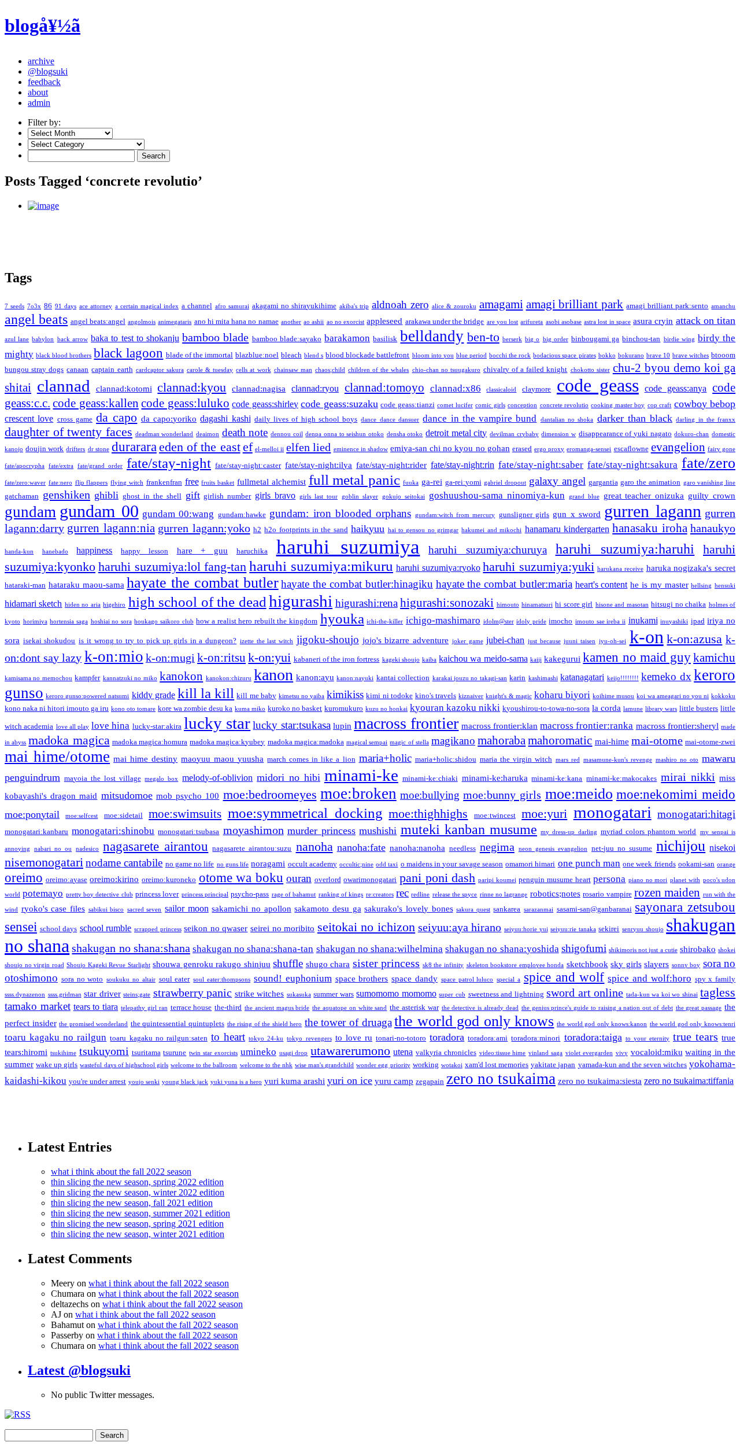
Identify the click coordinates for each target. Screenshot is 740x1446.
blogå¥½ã (42, 25)
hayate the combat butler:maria (504, 584)
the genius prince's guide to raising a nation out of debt (597, 1008)
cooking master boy (618, 405)
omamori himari (530, 864)
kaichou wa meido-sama (483, 658)
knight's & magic (508, 696)
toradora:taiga (593, 1037)
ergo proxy (549, 449)
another (291, 322)
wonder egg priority (383, 1065)
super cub (452, 994)
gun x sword (577, 514)
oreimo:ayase (66, 879)
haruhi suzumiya (348, 547)
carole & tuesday (210, 370)
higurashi (300, 601)
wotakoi (451, 1065)
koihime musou (613, 696)
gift (193, 495)
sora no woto (82, 979)
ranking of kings (341, 894)
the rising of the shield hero (264, 1024)
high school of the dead (197, 602)
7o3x (34, 306)
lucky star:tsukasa (291, 725)
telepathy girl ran (144, 1008)
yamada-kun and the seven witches (632, 1064)
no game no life (189, 864)
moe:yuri (544, 813)
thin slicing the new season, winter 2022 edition (137, 1192)
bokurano (631, 355)
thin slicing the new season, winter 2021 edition (137, 1234)
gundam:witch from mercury (455, 515)
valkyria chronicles (446, 1052)
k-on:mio (113, 656)
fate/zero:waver (25, 482)
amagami (501, 304)
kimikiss (345, 694)
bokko (607, 355)
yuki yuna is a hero (236, 1082)
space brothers (361, 978)
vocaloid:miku (657, 1052)
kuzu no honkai (386, 709)
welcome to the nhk (266, 1065)
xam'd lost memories (496, 1064)
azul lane (17, 339)
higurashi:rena (366, 603)
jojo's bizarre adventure (405, 640)
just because (544, 641)
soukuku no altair (131, 979)
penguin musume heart (554, 879)
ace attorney (95, 306)
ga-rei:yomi (463, 482)
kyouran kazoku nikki (455, 707)
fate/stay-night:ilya (318, 465)
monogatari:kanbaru (36, 831)
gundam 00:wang (178, 513)
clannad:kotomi (124, 388)
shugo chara (328, 964)
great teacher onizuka (644, 495)
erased (522, 448)
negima (497, 846)
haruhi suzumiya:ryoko (438, 568)
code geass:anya (676, 388)
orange (726, 864)
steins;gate (136, 994)
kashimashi (543, 678)
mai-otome (657, 740)
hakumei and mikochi (491, 530)
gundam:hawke (242, 514)
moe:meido (579, 793)
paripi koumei (497, 880)
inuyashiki (674, 621)
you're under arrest (97, 1081)
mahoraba (502, 740)
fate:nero (60, 482)
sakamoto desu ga (327, 908)
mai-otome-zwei (710, 741)
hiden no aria (83, 605)
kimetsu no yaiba (301, 696)
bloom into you (433, 355)
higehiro (114, 605)
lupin (342, 726)
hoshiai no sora (111, 621)
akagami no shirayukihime (294, 305)
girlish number (227, 496)
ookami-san (696, 864)
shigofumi (583, 948)
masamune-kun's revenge (617, 760)
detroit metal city (456, 433)
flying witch (126, 482)
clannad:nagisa (259, 388)
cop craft (659, 405)
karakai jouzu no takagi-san (469, 678)
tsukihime (63, 1053)
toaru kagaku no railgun (55, 1037)
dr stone (98, 449)
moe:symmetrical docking (305, 813)
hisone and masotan (622, 605)
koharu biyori (562, 694)
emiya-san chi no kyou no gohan (450, 448)
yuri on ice (349, 1080)
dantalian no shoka (567, 419)
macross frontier (406, 723)
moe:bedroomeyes (270, 794)
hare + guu (202, 550)
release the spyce (455, 894)
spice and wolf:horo (649, 978)
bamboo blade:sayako (286, 338)
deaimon (207, 434)
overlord (327, 879)
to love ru (353, 1037)
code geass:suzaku (339, 404)
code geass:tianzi (407, 404)
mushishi (378, 830)
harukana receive (620, 569)
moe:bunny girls (502, 794)
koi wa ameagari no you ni (673, 696)
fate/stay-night (169, 463)
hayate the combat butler (202, 582)
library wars (661, 709)
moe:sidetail (123, 815)
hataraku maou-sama (86, 584)
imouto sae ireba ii (600, 621)
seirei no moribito (282, 928)
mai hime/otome (57, 756)
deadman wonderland (164, 434)
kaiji (536, 659)
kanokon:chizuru (228, 678)
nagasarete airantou (155, 846)
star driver (102, 993)
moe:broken (358, 793)
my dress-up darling (569, 832)
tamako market (38, 1006)
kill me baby (256, 695)
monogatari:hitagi (696, 814)
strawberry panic (192, 992)
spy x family (715, 979)
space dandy (414, 978)
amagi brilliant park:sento (667, 305)
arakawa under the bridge (444, 321)
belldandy (432, 336)
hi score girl (574, 604)
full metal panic (355, 480)
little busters (698, 708)
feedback (44, 82)
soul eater (174, 979)
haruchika (252, 551)
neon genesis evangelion (553, 849)
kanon (273, 675)
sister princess (386, 963)
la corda (606, 708)
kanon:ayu (315, 677)
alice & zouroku (454, 306)
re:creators (380, 894)
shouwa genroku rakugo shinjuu (212, 964)
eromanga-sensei (589, 449)
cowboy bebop (704, 404)
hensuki (725, 585)
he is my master (659, 584)
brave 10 (658, 355)
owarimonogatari (370, 879)
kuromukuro (343, 708)
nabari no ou (53, 849)
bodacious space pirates (564, 355)
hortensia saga (69, 621)
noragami (268, 863)
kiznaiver (470, 696)
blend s (313, 355)
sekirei (608, 928)
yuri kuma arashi (294, 1081)
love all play (72, 727)
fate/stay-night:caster (248, 465)
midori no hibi (288, 777)
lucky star (217, 723)
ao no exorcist (346, 322)
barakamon (347, 338)
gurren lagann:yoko (204, 528)
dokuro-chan (691, 434)
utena (403, 1052)
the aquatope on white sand (349, 1008)
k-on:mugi (170, 657)
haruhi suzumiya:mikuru (321, 566)
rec (402, 893)
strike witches (259, 993)
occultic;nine (356, 864)
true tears (695, 1036)
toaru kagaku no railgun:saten (158, 1038)
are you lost (503, 322)
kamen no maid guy (637, 657)
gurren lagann (652, 511)
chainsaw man (293, 370)
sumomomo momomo (396, 993)
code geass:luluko (185, 403)
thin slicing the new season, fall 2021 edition (132, 1203)
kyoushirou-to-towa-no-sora (546, 708)
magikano (453, 741)
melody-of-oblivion (217, 778)
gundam (30, 512)
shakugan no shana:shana (131, 948)
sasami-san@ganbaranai (594, 909)
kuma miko (250, 709)
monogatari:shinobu (113, 830)
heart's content (601, 584)
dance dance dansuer (390, 419)
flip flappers (91, 482)
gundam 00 (99, 511)
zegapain (430, 1081)
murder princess (321, 830)
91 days (65, 306)
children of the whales (378, 370)
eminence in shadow (361, 449)
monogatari (613, 812)
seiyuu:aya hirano (460, 927)
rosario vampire (607, 894)
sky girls (626, 964)
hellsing (701, 585)
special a (508, 979)
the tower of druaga (348, 1022)
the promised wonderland (93, 1024)
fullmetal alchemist (271, 481)
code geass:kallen (95, 403)
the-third (228, 1007)
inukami (643, 620)
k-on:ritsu (221, 658)
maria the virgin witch (516, 759)
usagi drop (293, 1053)
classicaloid (501, 389)
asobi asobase (564, 322)
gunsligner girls (524, 514)
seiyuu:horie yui (526, 929)
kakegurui (562, 658)
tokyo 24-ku (266, 1038)
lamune (633, 709)
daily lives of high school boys (305, 419)
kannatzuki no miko (130, 678)
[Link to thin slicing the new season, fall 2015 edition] (381, 206)
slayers (656, 964)
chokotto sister (590, 370)
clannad (63, 386)
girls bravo (275, 495)
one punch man (589, 863)
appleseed (384, 321)
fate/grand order (100, 466)
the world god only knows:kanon (602, 1024)
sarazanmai (538, 909)
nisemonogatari (44, 862)
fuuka (411, 482)
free (192, 481)
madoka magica (68, 740)
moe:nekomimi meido (675, 794)
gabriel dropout (505, 482)
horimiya (35, 621)
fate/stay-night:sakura (632, 464)
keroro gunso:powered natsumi (87, 696)
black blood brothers (63, 355)
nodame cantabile (124, 863)
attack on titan (706, 320)
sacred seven (144, 909)
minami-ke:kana (556, 778)
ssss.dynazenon (25, 994)
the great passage (699, 1008)
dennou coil (287, 434)
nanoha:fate (361, 847)
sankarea (506, 909)
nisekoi (722, 848)
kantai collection (403, 677)
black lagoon (128, 352)
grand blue (584, 496)
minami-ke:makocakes (621, 778)
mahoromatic (560, 740)
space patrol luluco (467, 979)
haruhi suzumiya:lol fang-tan (172, 567)
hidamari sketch (33, 603)
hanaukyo (712, 528)
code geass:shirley (265, 404)
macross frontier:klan (499, 726)
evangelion (678, 447)
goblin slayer (360, 496)
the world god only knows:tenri (692, 1024)
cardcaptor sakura (160, 370)
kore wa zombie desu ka (195, 708)
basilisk (385, 338)
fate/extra (61, 466)
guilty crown (711, 495)
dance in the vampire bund (479, 418)
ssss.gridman (65, 994)
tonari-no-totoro (401, 1038)
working (426, 1064)
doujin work (44, 448)
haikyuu (367, 528)
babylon (43, 339)
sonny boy (686, 965)
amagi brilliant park (575, 304)
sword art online (584, 992)
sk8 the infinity (443, 965)
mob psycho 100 (187, 796)
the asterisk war (414, 1007)
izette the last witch (266, 641)
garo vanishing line (709, 482)
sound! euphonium (293, 978)
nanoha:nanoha (417, 848)
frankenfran (164, 482)
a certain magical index (147, 306)
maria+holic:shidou (445, 759)
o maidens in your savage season (452, 864)
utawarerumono (350, 1050)
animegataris (174, 322)
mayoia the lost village (102, 778)
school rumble (106, 928)
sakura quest (473, 909)
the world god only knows (474, 1021)
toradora (447, 1037)
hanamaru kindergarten (567, 529)
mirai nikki (688, 776)
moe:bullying (430, 795)
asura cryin (653, 321)
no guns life (233, 864)
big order (555, 339)
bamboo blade (215, 337)
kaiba (429, 659)
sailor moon (187, 908)
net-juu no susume (621, 848)
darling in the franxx (705, 419)
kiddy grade (153, 695)
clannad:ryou (315, 388)
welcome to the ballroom (204, 1065)
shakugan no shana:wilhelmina (379, 948)
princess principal (205, 894)
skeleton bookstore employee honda (515, 965)
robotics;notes (555, 893)
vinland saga (545, 1053)
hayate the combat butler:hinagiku (356, 584)
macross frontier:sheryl (677, 726)
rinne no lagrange (504, 894)
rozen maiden (667, 892)
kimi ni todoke (389, 695)
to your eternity (647, 1038)
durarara (134, 447)
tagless (717, 992)
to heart (228, 1037)
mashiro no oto (677, 760)
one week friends (649, 864)
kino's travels (435, 695)
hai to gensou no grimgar (423, 530)
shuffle (288, 963)
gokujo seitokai (403, 496)
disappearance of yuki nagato (625, 433)
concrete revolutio (564, 405)
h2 (257, 529)
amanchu (723, 306)
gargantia (603, 482)
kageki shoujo (401, 659)
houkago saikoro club (163, 621)
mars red (568, 760)
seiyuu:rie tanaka (573, 929)
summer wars (333, 994)
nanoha (314, 847)
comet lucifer (454, 405)
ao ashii (314, 322)
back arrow (72, 339)
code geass (598, 385)
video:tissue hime (502, 1053)
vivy (622, 1053)
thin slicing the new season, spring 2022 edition (137, 1182)
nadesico (87, 849)
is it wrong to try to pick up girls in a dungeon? (157, 640)
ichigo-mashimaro (443, 620)
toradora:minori (535, 1038)
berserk (512, 339)
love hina (110, 725)
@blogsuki (48, 71)
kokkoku (723, 696)
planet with (685, 880)
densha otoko (405, 434)
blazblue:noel (257, 355)
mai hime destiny (145, 758)
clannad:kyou (191, 387)
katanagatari (582, 677)
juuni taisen (579, 641)
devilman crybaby (514, 434)
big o (532, 339)
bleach (291, 355)
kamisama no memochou (38, 678)
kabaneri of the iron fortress (337, 659)
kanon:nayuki (354, 678)
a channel (197, 305)
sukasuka (299, 994)
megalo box (161, 779)
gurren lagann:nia (110, 528)
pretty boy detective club (99, 894)
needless (462, 848)
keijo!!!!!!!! (623, 678)
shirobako (698, 949)
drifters (75, 449)
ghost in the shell (152, 496)
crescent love (29, 418)
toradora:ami (488, 1038)
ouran (299, 878)
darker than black (635, 418)
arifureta (531, 322)
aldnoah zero (400, 304)
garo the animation (650, 482)
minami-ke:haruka (495, 778)
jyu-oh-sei (612, 641)
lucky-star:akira (157, 726)
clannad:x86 (455, 388)
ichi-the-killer (385, 621)
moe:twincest (495, 815)
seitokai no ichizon (366, 927)
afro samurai (232, 306)
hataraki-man (25, 585)
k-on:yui (269, 657)
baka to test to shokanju (135, 338)
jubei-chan (505, 640)
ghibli (106, 495)
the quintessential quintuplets (177, 1023)
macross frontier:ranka (586, 725)
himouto (508, 605)
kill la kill (205, 693)
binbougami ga (595, 338)
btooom (723, 355)
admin (39, 103)
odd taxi (387, 864)
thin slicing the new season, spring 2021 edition (137, 1224)
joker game (467, 641)
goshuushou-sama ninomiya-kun (497, 495)
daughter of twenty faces (68, 432)
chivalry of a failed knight (525, 369)
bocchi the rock (510, 355)
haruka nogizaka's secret (691, 568)
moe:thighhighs (428, 813)
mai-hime (612, 741)
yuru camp (394, 1081)
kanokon (181, 676)
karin (517, 677)
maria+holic (385, 758)
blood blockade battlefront (367, 355)
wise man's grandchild (324, 1065)
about (38, 92)
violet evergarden (589, 1053)
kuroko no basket (295, 708)
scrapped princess (158, 929)
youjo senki (144, 1082)
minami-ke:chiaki (430, 778)
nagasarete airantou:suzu (251, 848)
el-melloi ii (269, 449)
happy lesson (144, 551)
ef (248, 447)
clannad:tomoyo (384, 387)
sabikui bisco (106, 909)
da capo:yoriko (169, 418)
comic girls (490, 405)
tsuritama (146, 1052)
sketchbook (587, 964)
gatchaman (22, 496)
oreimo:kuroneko (169, 879)
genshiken (66, 494)
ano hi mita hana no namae (236, 321)
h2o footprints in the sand (306, 529)
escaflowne (631, 448)
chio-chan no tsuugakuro (446, 370)
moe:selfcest (81, 816)
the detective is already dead (480, 1008)
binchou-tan (641, 338)
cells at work (253, 370)
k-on (647, 637)
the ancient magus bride (277, 1008)
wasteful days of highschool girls (124, 1065)
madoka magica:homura (149, 741)
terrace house (191, 1007)
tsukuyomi (104, 1051)
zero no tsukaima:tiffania (689, 1081)
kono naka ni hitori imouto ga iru (57, 708)
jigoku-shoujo (328, 639)
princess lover (157, 894)
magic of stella (409, 742)
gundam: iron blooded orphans (340, 513)
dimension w (558, 434)
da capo (116, 418)
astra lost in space (607, 322)
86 (48, 305)
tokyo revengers (309, 1038)
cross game (74, 419)
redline (420, 894)
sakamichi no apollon (251, 908)
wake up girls (56, 1064)
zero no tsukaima (501, 1078)
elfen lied (308, 447)
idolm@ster (498, 621)
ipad (698, 621)
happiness (94, 550)
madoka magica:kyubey (227, 741)
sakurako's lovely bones (408, 908)
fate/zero (708, 463)
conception (522, 405)
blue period (471, 355)
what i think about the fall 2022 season (121, 1171)
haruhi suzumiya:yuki (538, 566)
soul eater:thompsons (221, 979)
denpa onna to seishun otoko (344, 434)
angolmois (142, 322)
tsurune (174, 1052)
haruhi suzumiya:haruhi (625, 548)
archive (41, 61)
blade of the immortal (199, 355)
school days (58, 928)
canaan (77, 369)
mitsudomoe (127, 795)
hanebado (55, 551)
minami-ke (361, 775)
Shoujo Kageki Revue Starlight (108, 965)
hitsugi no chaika (678, 604)
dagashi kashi (225, 418)
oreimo (24, 877)
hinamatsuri (537, 605)
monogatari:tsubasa (188, 831)
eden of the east (199, 447)
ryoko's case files (53, 908)
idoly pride (531, 621)
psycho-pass (250, 894)
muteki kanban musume (469, 829)
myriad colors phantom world (649, 831)
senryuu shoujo (643, 929)
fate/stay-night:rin (462, 465)
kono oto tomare (133, 709)
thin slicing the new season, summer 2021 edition (140, 1213)
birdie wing (679, 339)
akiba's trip (354, 306)
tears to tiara (96, 1007)
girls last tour (318, 496)
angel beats (36, 319)
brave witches (690, 355)
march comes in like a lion (311, 759)
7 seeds (14, 306)
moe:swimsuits (185, 814)
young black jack (185, 1082)
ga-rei (431, 481)
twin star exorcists (213, 1053)
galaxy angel (557, 481)
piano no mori (647, 880)
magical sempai (366, 742)
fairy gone (721, 449)
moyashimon (253, 830)
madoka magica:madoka (306, 741)
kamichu (714, 658)
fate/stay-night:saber (540, 464)
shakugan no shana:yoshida (501, 948)
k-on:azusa (694, 639)
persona (609, 878)
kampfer (87, 677)
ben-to (483, 337)
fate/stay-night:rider (391, 465)
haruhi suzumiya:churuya (487, 550)
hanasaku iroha (649, 528)
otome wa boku (241, 877)
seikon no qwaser (215, 928)
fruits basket (217, 482)
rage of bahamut (294, 894)
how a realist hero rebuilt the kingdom (256, 621)
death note (245, 432)
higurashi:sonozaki (447, 603)
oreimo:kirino (114, 879)
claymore (536, 389)
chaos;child (330, 370)
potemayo (43, 893)
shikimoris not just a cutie (643, 950)
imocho (560, 621)
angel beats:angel (98, 321)
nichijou (680, 846)
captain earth (111, 369)
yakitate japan (553, 1064)
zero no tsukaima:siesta (600, 1081)
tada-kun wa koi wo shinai (662, 994)
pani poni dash (437, 877)
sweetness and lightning (506, 994)
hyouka (342, 618)
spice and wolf (564, 977)
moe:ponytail (32, 814)
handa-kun (19, 551)
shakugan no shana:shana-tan (253, 948)
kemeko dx (666, 676)
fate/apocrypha (25, 466)
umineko (258, 1051)
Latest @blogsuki (79, 1370)
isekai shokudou (49, 640)
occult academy (312, 864)
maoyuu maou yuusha (222, 758)
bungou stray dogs (34, 369)
